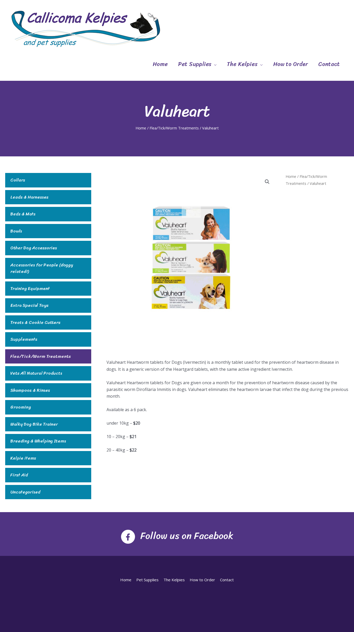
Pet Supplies (194, 64)
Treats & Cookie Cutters (35, 322)
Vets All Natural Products (36, 373)
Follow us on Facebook (186, 535)
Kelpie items (23, 458)
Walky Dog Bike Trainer (34, 424)
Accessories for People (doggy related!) (41, 268)
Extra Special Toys (29, 305)
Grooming (20, 407)
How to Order (290, 64)
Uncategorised (25, 492)
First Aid (19, 475)
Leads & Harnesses (29, 197)
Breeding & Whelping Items (38, 441)
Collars (17, 180)
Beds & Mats (23, 214)
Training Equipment (30, 288)
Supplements (23, 339)
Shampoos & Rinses (30, 390)
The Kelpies (242, 64)
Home (160, 64)
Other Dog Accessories (33, 248)
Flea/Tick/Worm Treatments (174, 127)
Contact (329, 64)
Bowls (16, 231)
